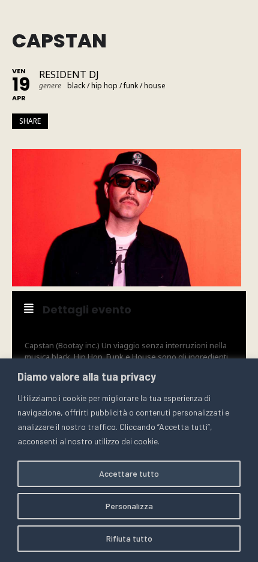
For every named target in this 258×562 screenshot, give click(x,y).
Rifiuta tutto (129, 538)
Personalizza (129, 506)
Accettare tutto (129, 473)
